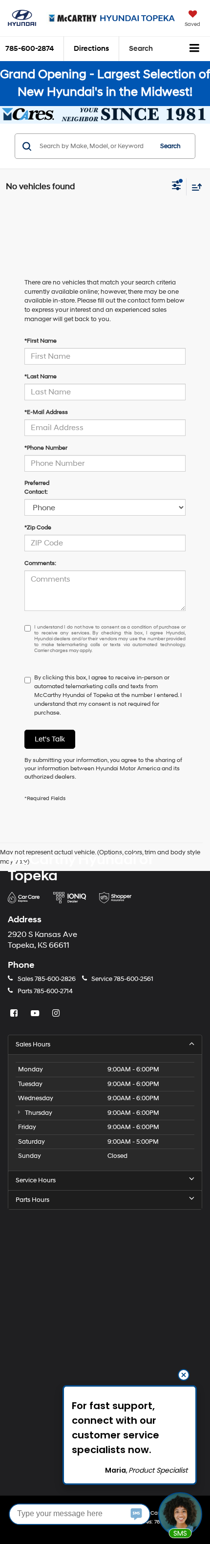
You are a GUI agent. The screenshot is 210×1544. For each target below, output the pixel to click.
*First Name (40, 341)
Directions (91, 48)
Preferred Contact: (36, 487)
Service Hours (36, 1180)
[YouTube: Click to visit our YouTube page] (36, 1014)
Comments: (40, 563)
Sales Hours (33, 1044)
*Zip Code (37, 527)
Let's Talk (50, 739)
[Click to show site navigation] (194, 49)
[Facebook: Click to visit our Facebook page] (15, 1014)
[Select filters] (176, 186)
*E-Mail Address (46, 412)
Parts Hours (32, 1200)
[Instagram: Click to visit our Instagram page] (57, 1014)
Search (170, 146)
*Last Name (40, 376)
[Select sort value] (194, 187)
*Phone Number (45, 448)
